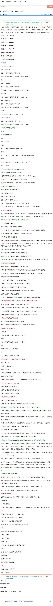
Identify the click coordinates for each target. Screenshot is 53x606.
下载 (47, 22)
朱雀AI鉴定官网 (30, 601)
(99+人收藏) (49, 14)
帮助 (26, 601)
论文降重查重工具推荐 (5, 583)
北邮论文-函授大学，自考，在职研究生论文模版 (10, 591)
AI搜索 (50, 6)
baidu (24, 601)
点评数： (3, 14)
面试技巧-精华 (3, 587)
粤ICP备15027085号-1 (14, 601)
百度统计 (20, 601)
